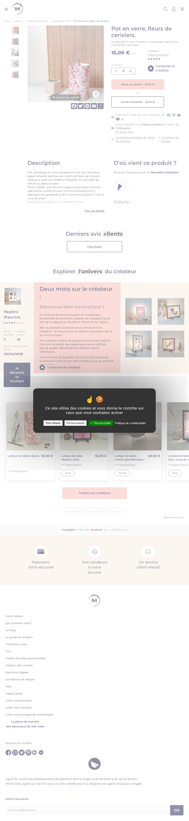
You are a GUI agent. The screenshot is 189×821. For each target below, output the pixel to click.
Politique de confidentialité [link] (130, 422)
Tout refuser (53, 422)
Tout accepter (102, 422)
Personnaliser (75, 422)
